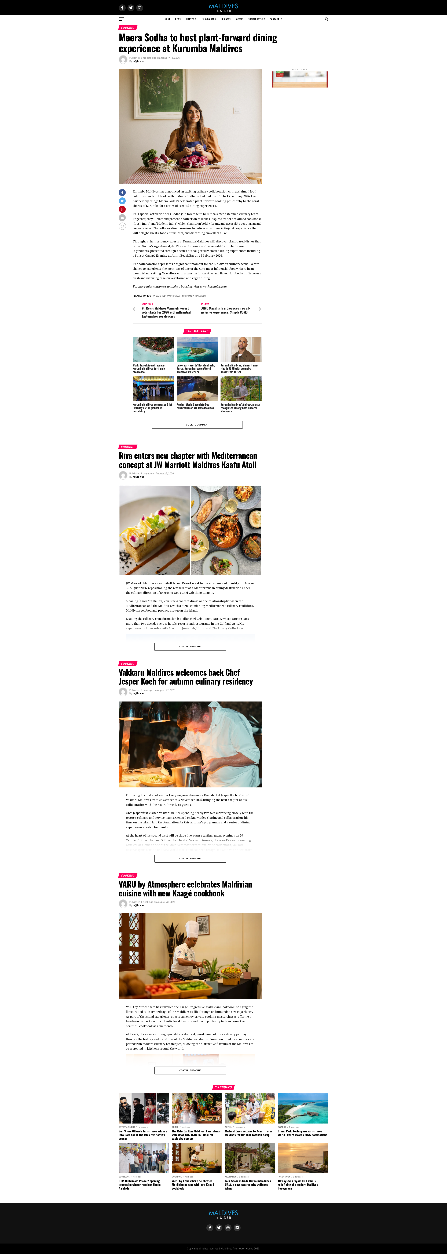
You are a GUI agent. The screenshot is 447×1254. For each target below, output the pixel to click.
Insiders (225, 19)
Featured (160, 296)
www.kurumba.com (213, 286)
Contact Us (276, 19)
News (178, 19)
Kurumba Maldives (194, 296)
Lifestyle (191, 19)
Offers (239, 19)
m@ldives (138, 61)
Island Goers (209, 19)
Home (167, 19)
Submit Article (256, 19)
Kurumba (174, 296)
